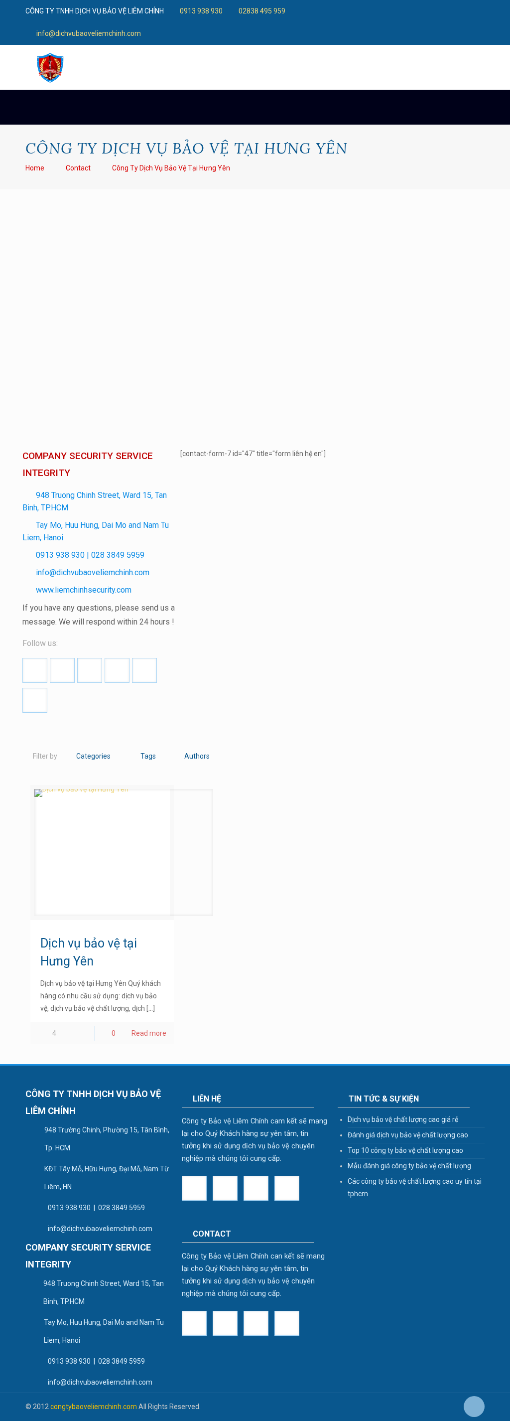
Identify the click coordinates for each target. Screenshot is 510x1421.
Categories (93, 756)
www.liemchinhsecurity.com (83, 590)
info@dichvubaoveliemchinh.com (88, 33)
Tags (148, 756)
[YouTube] (416, 10)
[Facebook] (363, 10)
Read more (148, 1033)
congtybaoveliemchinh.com (93, 1407)
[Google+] (376, 10)
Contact (78, 168)
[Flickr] (430, 10)
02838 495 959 (262, 11)
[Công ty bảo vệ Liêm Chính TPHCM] (50, 67)
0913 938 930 (201, 11)
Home (34, 168)
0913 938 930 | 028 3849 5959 (90, 555)
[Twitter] (389, 10)
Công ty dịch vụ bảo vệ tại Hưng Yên (171, 168)
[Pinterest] (457, 10)
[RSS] (376, 21)
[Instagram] (470, 10)
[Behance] (363, 21)
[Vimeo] (403, 10)
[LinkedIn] (443, 10)
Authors (197, 756)
